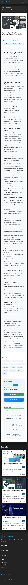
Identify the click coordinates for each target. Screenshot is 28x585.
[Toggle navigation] (22, 2)
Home (2, 548)
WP (8, 2)
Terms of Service (4, 564)
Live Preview (15, 400)
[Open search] (25, 2)
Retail (14, 44)
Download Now (14, 394)
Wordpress (21, 44)
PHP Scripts (3, 555)
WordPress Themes (5, 550)
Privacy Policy (4, 562)
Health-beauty (8, 44)
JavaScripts (3, 553)
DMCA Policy (4, 567)
